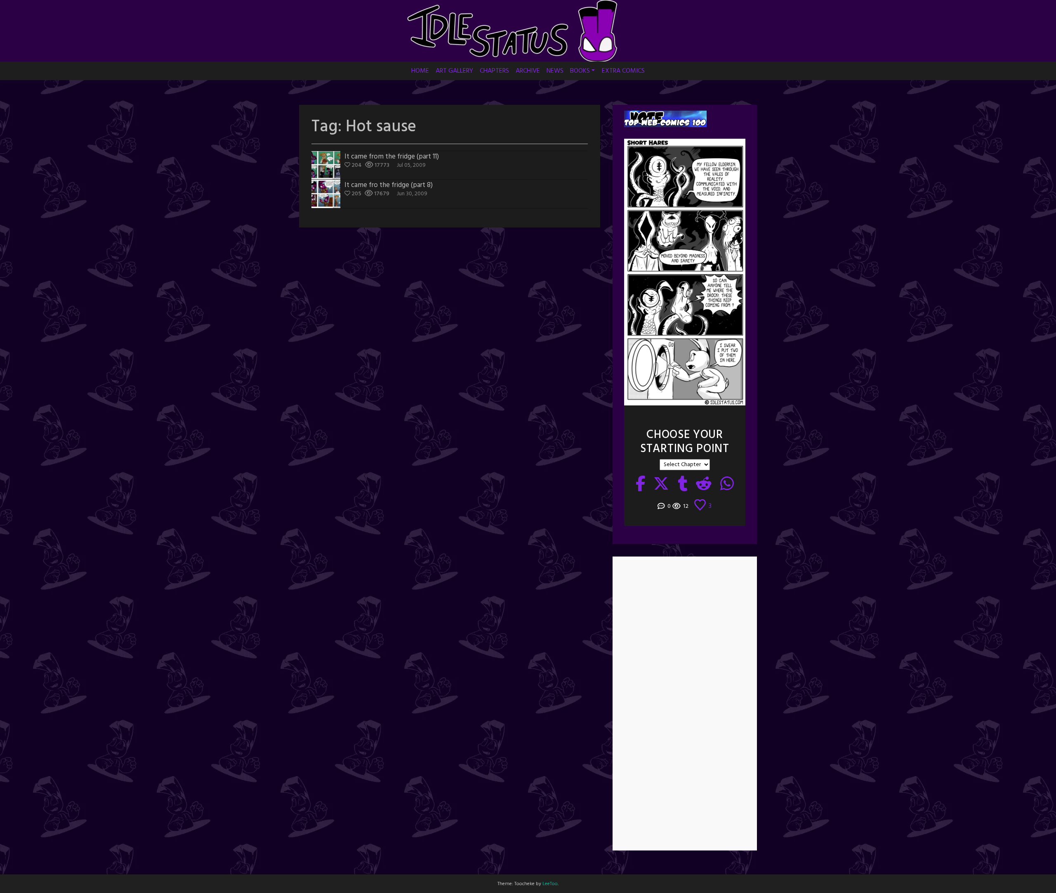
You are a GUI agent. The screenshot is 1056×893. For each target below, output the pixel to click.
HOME (420, 71)
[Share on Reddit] (704, 485)
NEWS (555, 71)
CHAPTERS (494, 71)
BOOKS (580, 71)
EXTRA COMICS (623, 71)
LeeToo (550, 884)
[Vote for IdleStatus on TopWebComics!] (665, 119)
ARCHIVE (528, 71)
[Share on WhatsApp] (727, 485)
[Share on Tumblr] (683, 485)
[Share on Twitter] (661, 485)
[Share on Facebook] (641, 485)
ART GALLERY (454, 71)
